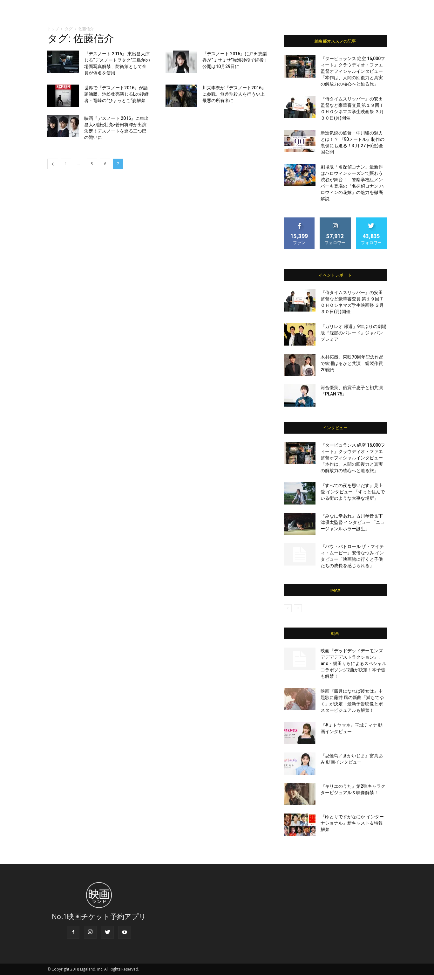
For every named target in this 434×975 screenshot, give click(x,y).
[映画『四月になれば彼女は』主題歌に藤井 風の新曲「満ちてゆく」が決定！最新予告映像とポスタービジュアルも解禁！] (299, 699)
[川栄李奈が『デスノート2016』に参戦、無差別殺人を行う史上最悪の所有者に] (181, 96)
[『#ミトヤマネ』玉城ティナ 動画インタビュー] (299, 733)
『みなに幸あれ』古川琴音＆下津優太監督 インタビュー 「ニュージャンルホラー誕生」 (353, 522)
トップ (53, 28)
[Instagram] (90, 932)
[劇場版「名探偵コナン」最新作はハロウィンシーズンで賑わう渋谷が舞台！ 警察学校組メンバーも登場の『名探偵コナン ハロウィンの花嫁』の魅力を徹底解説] (299, 175)
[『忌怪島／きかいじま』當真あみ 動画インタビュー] (299, 763)
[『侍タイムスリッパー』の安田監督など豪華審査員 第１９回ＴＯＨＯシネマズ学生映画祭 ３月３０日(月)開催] (299, 107)
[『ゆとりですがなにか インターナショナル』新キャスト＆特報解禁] (299, 825)
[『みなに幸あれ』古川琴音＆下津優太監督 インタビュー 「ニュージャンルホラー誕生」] (299, 524)
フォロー (335, 219)
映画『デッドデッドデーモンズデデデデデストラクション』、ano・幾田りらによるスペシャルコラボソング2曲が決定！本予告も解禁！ (353, 663)
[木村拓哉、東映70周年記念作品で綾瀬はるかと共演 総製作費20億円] (299, 365)
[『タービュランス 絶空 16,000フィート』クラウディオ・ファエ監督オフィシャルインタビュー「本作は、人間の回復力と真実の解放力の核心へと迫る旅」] (299, 66)
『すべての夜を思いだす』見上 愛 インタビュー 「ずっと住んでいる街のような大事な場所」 (353, 492)
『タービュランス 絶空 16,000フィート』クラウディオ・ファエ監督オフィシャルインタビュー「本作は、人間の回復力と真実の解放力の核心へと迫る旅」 (353, 71)
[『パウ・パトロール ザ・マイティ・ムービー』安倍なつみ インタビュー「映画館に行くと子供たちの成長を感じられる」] (299, 554)
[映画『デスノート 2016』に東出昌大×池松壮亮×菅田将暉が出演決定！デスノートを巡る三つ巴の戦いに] (63, 126)
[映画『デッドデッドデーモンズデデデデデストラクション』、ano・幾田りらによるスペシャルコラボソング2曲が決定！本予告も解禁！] (299, 659)
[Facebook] (73, 932)
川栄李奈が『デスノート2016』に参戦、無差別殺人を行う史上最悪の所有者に (234, 94)
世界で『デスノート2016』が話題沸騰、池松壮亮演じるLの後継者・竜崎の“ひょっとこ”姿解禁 (116, 94)
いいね (299, 219)
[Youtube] (124, 932)
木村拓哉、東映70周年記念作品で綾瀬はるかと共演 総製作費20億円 (352, 363)
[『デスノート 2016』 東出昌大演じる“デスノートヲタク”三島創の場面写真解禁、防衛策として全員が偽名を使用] (63, 62)
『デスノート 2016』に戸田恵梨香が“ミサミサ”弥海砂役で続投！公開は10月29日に (235, 60)
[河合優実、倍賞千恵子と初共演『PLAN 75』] (299, 395)
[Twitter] (107, 932)
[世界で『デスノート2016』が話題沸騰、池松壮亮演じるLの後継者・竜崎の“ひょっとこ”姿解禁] (63, 96)
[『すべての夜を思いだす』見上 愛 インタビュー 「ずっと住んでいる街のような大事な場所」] (299, 493)
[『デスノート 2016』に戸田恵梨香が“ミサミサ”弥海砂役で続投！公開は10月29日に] (181, 62)
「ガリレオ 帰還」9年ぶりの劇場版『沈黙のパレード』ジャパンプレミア (353, 333)
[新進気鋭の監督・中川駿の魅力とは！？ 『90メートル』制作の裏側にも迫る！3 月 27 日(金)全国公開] (299, 141)
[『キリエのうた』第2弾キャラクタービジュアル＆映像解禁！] (299, 794)
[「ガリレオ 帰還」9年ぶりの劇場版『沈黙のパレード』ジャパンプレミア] (299, 334)
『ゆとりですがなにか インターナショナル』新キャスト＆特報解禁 (352, 823)
